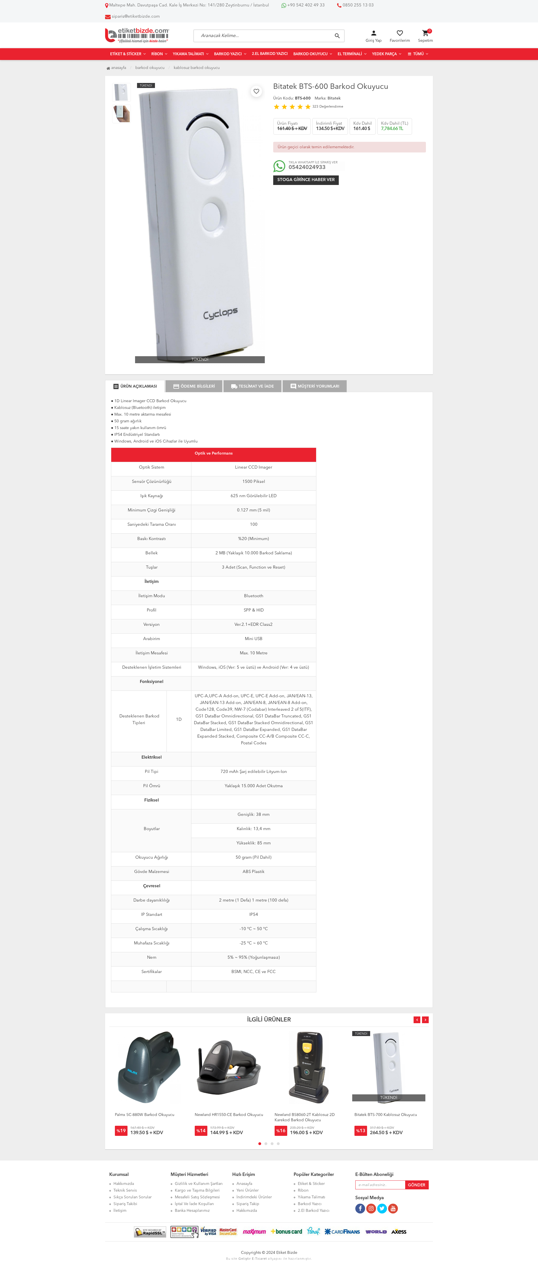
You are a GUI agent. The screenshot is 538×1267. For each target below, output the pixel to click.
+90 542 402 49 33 (305, 5)
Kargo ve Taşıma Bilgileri (197, 1190)
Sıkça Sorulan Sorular (132, 1197)
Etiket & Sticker (125, 54)
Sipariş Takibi (125, 1204)
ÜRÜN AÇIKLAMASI (135, 386)
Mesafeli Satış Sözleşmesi (197, 1197)
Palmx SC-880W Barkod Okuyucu (144, 1115)
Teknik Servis (125, 1190)
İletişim (119, 1211)
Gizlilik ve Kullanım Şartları (199, 1184)
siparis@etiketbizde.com (136, 17)
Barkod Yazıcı (228, 54)
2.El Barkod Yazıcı (270, 54)
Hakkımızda (123, 1184)
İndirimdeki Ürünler (254, 1197)
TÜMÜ (418, 54)
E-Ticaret (259, 1259)
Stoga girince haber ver (306, 180)
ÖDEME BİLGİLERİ (194, 386)
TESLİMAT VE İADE (252, 386)
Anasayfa (118, 68)
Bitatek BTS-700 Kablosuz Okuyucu (385, 1115)
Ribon (157, 54)
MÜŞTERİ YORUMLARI (314, 386)
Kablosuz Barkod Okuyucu (197, 68)
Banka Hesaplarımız (192, 1211)
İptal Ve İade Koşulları (194, 1204)
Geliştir (244, 1259)
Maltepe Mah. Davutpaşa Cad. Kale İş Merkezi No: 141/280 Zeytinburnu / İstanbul (188, 5)
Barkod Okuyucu (310, 54)
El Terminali (350, 54)
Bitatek (334, 98)
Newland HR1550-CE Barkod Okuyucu (229, 1115)
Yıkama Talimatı (188, 54)
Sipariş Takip (247, 1204)
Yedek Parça (384, 54)
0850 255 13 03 (358, 5)
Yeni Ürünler (247, 1190)
